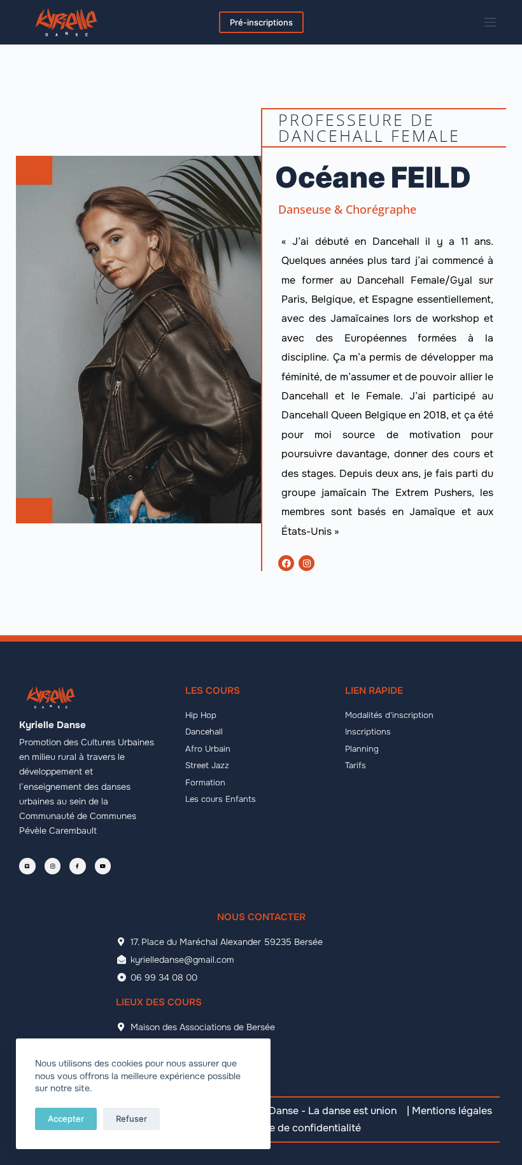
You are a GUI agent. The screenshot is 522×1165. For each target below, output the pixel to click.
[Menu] (490, 22)
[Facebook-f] (77, 866)
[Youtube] (103, 866)
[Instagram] (306, 563)
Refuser (131, 1118)
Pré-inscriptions (261, 22)
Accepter (66, 1118)
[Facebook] (286, 563)
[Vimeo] (27, 866)
